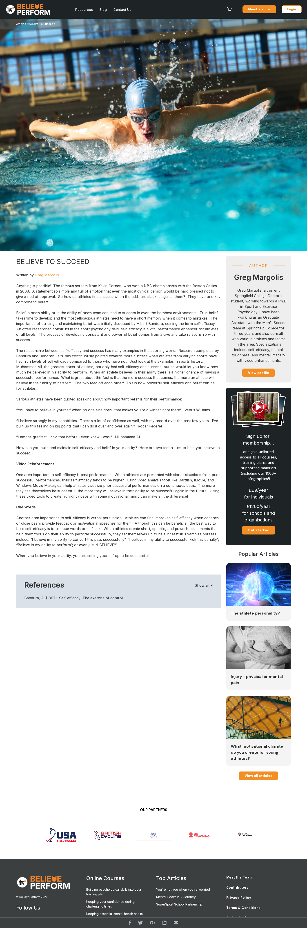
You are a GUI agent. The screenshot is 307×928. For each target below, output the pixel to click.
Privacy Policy (238, 897)
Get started (258, 530)
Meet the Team (239, 877)
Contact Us (122, 9)
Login (291, 9)
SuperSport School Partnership (179, 904)
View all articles (258, 775)
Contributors (237, 887)
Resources (84, 9)
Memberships (259, 9)
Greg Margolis (47, 275)
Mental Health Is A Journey (176, 897)
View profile (258, 372)
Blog (103, 9)
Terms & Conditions (243, 908)
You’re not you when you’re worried (183, 889)
